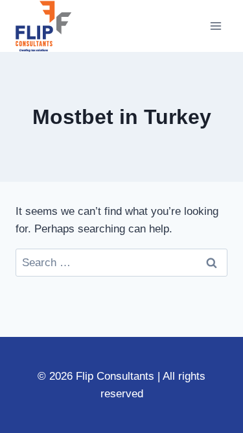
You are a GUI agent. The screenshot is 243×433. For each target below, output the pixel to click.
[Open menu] (215, 26)
